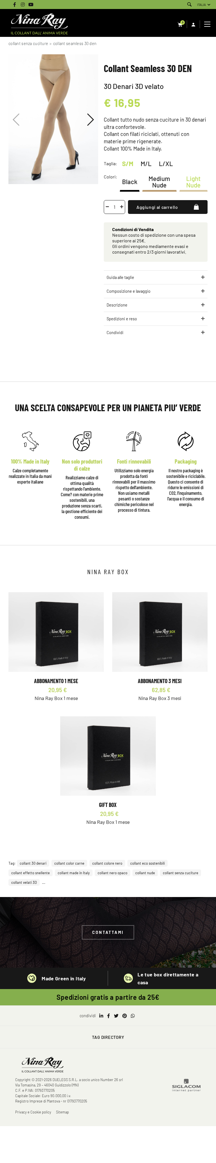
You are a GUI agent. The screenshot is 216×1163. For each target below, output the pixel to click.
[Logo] (39, 24)
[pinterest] (124, 1015)
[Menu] (208, 24)
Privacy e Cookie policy (33, 1112)
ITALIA (201, 4)
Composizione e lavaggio (128, 291)
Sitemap (62, 1112)
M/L (146, 163)
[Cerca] (189, 4)
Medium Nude (159, 181)
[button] (90, 119)
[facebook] (108, 1015)
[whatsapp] (133, 1015)
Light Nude (193, 181)
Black (129, 181)
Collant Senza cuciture (28, 43)
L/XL (166, 163)
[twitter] (116, 1015)
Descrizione (117, 305)
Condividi (115, 332)
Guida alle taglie (120, 277)
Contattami (108, 932)
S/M (127, 163)
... (43, 882)
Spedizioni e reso (122, 318)
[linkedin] (101, 1015)
